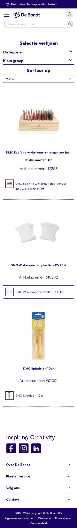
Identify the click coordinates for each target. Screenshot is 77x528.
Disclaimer (44, 518)
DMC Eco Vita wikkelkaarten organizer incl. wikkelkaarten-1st (38, 154)
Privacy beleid (63, 518)
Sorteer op (39, 70)
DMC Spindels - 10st (38, 368)
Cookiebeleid (38, 523)
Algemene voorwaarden (19, 518)
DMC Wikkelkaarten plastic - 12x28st (39, 265)
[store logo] (27, 14)
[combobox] (38, 24)
